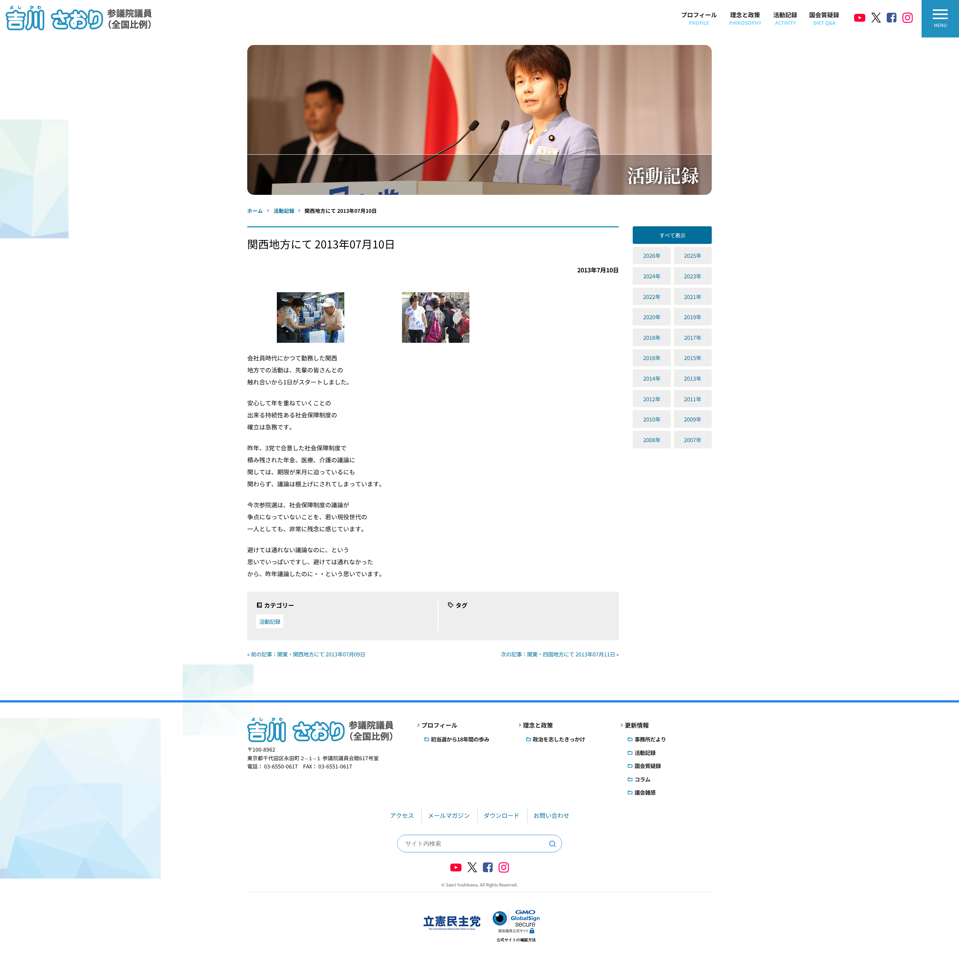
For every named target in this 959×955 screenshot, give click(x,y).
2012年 (651, 399)
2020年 (651, 317)
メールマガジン (449, 815)
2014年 (651, 378)
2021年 (692, 296)
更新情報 (637, 724)
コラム (642, 779)
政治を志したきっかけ (559, 739)
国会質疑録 (824, 18)
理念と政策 (745, 18)
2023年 (692, 276)
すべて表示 (672, 235)
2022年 (651, 296)
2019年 (692, 317)
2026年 (651, 255)
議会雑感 (645, 792)
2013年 (692, 378)
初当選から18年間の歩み (460, 739)
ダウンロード (502, 815)
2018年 (651, 337)
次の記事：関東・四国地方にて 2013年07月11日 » (560, 654)
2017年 (692, 337)
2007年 (692, 440)
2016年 (651, 358)
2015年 (692, 358)
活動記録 (785, 18)
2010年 (651, 419)
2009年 (692, 419)
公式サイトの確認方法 (516, 940)
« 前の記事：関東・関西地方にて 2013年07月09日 (306, 654)
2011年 (692, 399)
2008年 (651, 440)
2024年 (651, 276)
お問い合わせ (551, 815)
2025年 (692, 255)
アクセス (402, 815)
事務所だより (650, 739)
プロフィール (699, 18)
